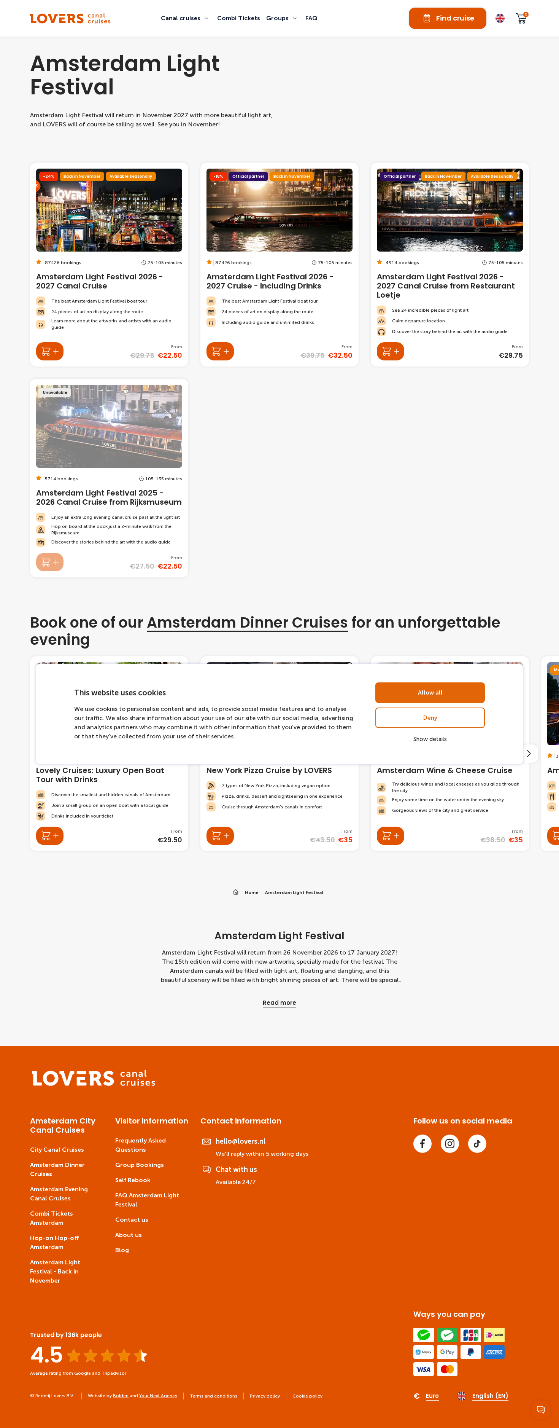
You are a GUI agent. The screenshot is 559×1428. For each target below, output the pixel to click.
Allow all (430, 692)
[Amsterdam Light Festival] (70, 18)
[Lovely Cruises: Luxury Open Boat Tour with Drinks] (50, 836)
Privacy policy (265, 1396)
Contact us (131, 1219)
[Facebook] (422, 1144)
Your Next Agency (158, 1395)
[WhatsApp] (541, 1410)
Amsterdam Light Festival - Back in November (55, 1271)
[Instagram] (450, 1144)
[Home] (93, 1084)
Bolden (121, 1395)
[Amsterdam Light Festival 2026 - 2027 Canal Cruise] (109, 265)
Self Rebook (133, 1180)
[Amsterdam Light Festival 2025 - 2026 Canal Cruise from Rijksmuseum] (109, 478)
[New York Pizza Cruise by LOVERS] (220, 836)
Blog (122, 1250)
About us (128, 1234)
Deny (430, 717)
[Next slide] (529, 753)
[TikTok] (477, 1144)
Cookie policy (307, 1396)
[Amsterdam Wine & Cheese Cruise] (390, 836)
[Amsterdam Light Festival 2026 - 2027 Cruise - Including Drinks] (279, 265)
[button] (186, 18)
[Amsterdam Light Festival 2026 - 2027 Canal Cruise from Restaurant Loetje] (450, 265)
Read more (279, 1003)
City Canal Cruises (57, 1149)
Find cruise (455, 18)
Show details (430, 739)
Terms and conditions (213, 1396)
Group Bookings (139, 1164)
